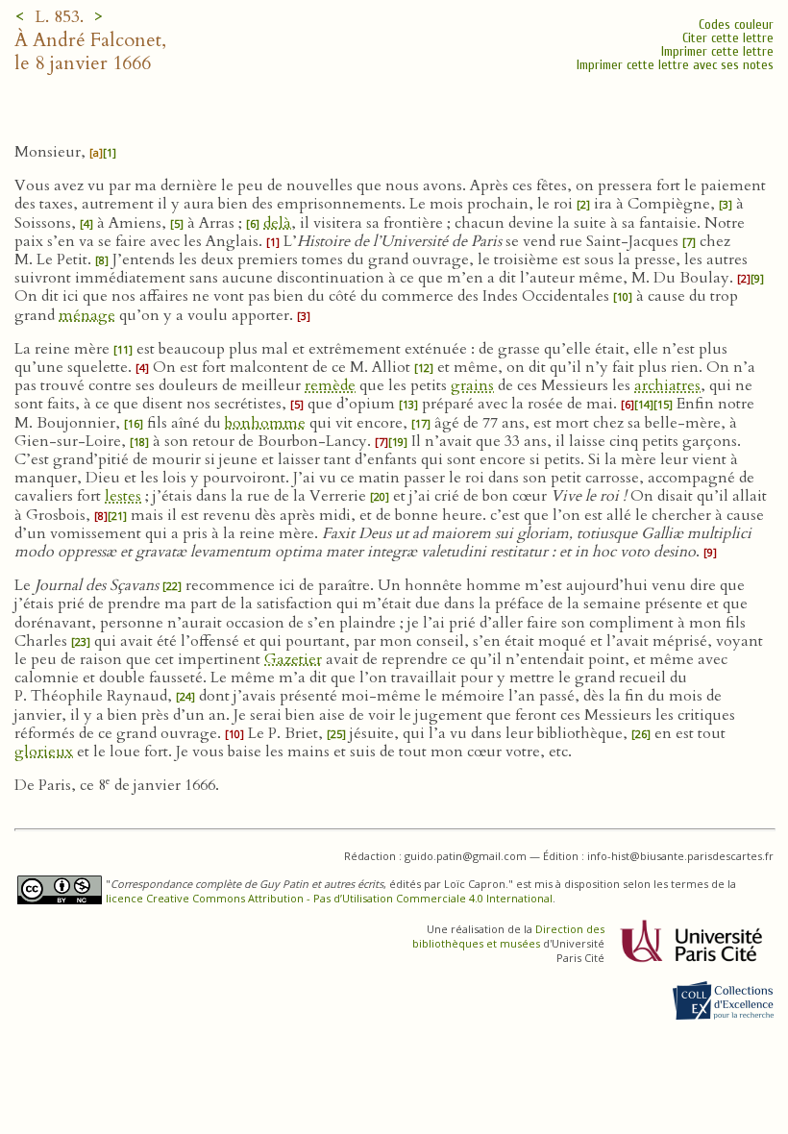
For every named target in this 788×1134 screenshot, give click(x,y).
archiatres (667, 385)
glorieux (43, 751)
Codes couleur (736, 24)
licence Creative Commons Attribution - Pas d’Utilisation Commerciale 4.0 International (329, 898)
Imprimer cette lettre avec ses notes (675, 65)
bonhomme (265, 422)
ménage (87, 315)
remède (330, 385)
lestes (123, 495)
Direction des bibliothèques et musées (508, 936)
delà (277, 223)
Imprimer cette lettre (717, 51)
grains (472, 385)
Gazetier (293, 659)
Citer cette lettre (728, 38)
